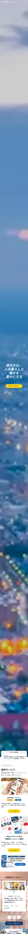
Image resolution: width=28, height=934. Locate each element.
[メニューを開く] (24, 2)
